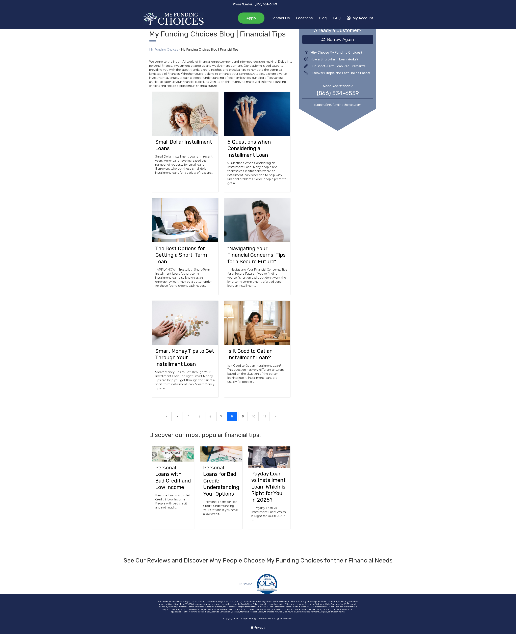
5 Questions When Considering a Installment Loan (249, 148)
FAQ (337, 18)
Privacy (259, 627)
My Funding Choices (163, 49)
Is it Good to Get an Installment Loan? (250, 354)
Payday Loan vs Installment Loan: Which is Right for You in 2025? (268, 487)
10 (253, 416)
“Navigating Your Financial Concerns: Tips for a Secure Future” (256, 255)
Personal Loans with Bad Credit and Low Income (173, 478)
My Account (363, 18)
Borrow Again (339, 39)
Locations (304, 18)
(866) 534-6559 (266, 4)
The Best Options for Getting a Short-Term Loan (181, 255)
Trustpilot (245, 584)
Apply (251, 18)
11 (264, 416)
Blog (323, 18)
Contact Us (280, 18)
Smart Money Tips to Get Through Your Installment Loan (184, 357)
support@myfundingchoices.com (337, 105)
